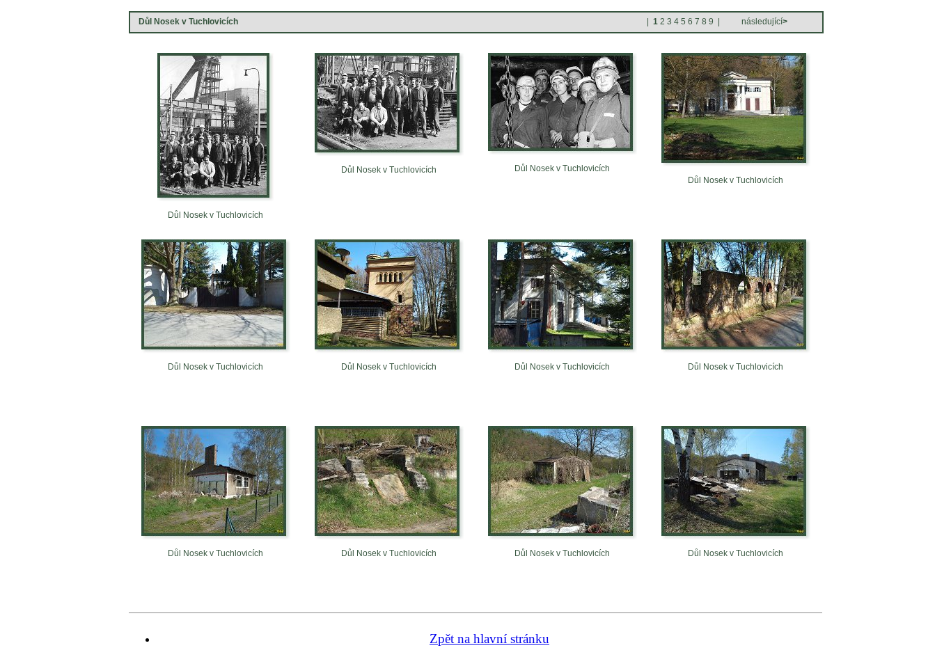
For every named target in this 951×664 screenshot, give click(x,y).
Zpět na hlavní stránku (489, 638)
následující (763, 21)
